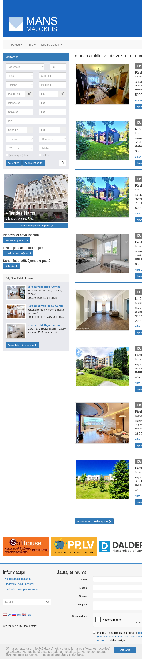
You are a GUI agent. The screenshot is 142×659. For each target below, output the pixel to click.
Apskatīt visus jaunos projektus (35, 225)
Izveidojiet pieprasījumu (17, 253)
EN (29, 614)
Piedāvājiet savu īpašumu (20, 584)
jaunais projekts (18, 155)
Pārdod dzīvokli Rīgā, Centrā (46, 306)
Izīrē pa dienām (50, 44)
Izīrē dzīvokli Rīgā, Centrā (44, 286)
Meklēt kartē (35, 163)
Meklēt (15, 163)
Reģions (46, 84)
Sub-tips (46, 75)
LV (9, 614)
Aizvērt (125, 649)
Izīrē (31, 44)
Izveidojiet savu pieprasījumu (21, 589)
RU (18, 614)
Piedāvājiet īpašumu (15, 240)
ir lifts (46, 155)
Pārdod (16, 44)
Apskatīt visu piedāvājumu (21, 344)
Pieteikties (10, 265)
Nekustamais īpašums (18, 578)
